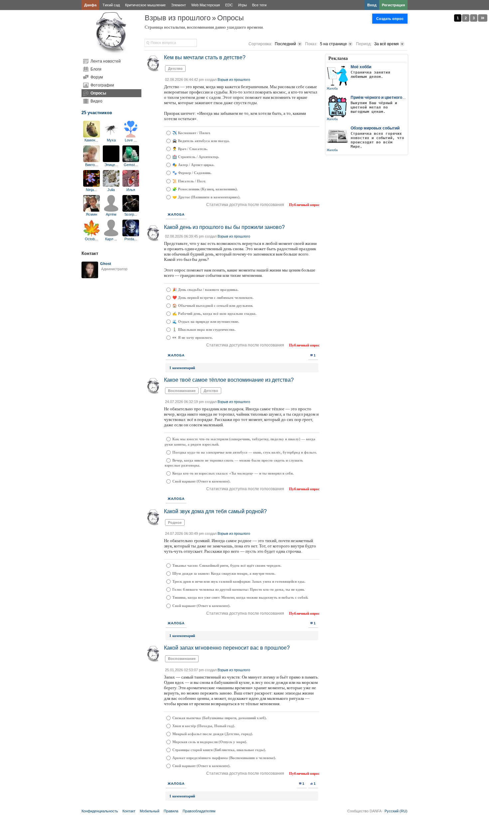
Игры (242, 5)
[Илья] (130, 185)
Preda (129, 239)
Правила (171, 811)
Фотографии (102, 85)
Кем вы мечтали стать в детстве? (204, 57)
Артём (111, 214)
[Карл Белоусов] (111, 235)
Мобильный (149, 811)
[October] (91, 235)
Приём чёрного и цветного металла (385, 97)
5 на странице (333, 44)
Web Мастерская (205, 5)
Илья (130, 190)
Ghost (105, 264)
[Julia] (111, 185)
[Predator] (130, 235)
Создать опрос (390, 19)
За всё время (386, 44)
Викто (90, 165)
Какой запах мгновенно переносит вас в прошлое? (227, 648)
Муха (111, 140)
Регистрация (393, 5)
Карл (109, 239)
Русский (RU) (396, 811)
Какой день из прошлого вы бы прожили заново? (224, 227)
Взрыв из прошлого (178, 18)
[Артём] (111, 210)
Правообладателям (199, 811)
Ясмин (91, 214)
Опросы (98, 93)
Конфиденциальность (100, 811)
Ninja (90, 190)
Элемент (178, 5)
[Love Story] (130, 136)
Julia (111, 190)
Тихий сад (111, 5)
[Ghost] (90, 277)
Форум (96, 77)
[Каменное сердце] (91, 136)
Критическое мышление (145, 5)
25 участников (97, 112)
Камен (89, 140)
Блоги (95, 69)
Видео (96, 101)
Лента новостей (105, 61)
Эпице (109, 165)
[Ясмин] (91, 210)
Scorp (129, 214)
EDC (229, 5)
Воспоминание (182, 391)
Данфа (90, 5)
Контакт (128, 811)
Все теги (259, 5)
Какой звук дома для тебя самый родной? (215, 511)
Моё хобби (361, 67)
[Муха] (111, 136)
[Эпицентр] (111, 161)
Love (129, 140)
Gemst (129, 165)
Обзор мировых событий (375, 128)
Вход (372, 5)
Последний (285, 44)
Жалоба (176, 214)
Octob (90, 239)
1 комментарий (182, 368)
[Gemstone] (130, 161)
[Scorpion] (130, 210)
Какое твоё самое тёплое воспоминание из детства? (229, 380)
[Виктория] (91, 161)
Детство (175, 69)
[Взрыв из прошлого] (111, 53)
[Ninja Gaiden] (91, 185)
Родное (175, 522)
